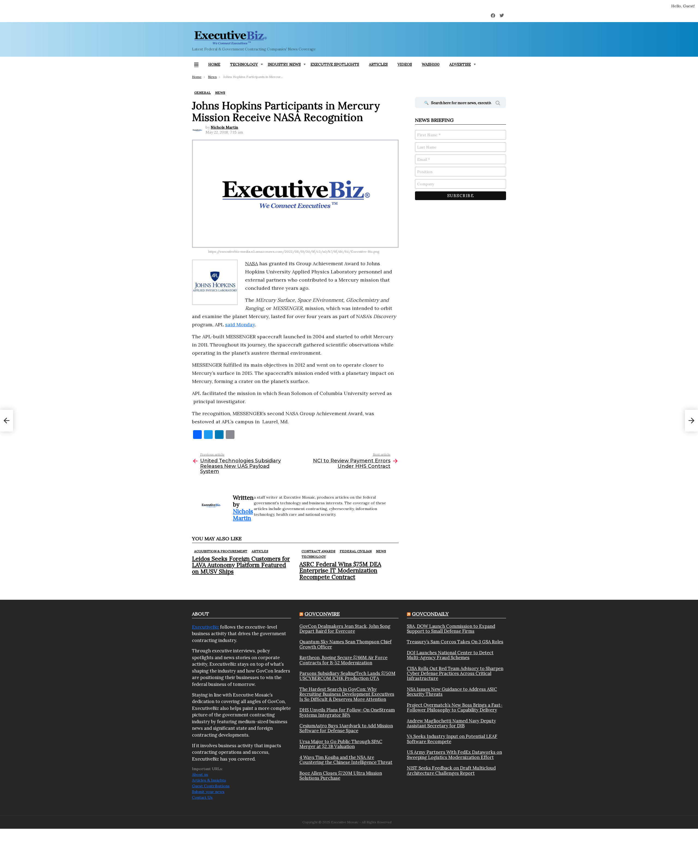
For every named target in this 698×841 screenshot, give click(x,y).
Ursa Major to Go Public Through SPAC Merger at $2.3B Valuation (340, 744)
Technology (244, 64)
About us (200, 774)
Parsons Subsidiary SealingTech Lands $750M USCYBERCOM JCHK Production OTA (347, 676)
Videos (405, 64)
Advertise (460, 64)
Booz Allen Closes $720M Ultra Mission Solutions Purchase (340, 776)
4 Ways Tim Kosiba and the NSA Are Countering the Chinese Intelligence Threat (345, 760)
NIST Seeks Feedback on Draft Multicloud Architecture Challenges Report (451, 770)
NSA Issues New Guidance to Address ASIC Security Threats (452, 692)
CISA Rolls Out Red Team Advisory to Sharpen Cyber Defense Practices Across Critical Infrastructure (455, 673)
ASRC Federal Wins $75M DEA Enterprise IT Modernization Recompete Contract (340, 570)
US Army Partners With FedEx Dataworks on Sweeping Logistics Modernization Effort (454, 755)
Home (214, 64)
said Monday (240, 324)
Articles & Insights (209, 780)
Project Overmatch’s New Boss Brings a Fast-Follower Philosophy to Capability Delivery (455, 708)
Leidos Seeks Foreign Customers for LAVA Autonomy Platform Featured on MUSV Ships (241, 565)
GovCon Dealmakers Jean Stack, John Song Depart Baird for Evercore (344, 629)
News (381, 551)
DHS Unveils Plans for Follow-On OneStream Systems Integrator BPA (347, 712)
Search (497, 103)
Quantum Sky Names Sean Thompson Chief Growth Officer (345, 644)
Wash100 (431, 64)
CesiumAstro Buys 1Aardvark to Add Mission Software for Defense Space (346, 728)
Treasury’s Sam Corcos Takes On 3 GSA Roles (455, 641)
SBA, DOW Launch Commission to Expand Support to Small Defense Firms (451, 629)
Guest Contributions (211, 785)
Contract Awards (318, 551)
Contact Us (202, 797)
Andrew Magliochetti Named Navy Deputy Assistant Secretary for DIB (451, 723)
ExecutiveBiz (205, 627)
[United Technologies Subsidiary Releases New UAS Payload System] (6, 421)
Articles (378, 64)
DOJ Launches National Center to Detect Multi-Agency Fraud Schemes (450, 655)
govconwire (322, 614)
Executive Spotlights (335, 64)
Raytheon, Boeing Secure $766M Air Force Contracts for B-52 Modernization (343, 660)
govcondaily (430, 614)
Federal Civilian (356, 551)
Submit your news (208, 791)
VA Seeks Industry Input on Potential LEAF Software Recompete (452, 739)
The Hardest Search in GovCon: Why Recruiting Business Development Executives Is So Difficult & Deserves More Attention (346, 694)
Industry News (284, 64)
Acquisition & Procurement (220, 551)
